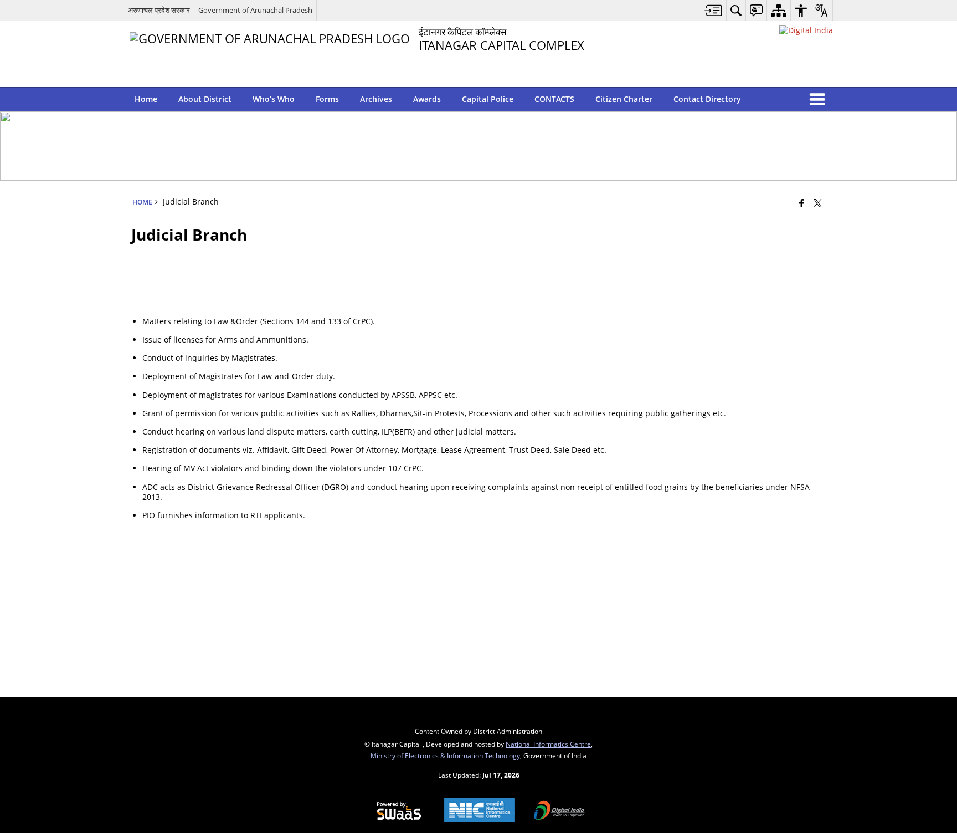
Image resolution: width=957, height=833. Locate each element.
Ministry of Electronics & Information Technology (445, 755)
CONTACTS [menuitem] (554, 99)
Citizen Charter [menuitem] (623, 99)
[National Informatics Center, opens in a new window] (479, 811)
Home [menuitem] (146, 99)
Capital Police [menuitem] (487, 99)
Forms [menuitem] (327, 99)
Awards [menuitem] (427, 99)
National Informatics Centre (548, 743)
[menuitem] (714, 10)
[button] (819, 99)
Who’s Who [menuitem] (274, 99)
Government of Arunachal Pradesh (255, 10)
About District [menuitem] (204, 99)
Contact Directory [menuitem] (707, 99)
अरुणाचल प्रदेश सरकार (159, 10)
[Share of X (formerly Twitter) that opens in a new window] (818, 202)
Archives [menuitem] (376, 99)
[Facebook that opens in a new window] (802, 202)
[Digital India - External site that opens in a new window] (806, 30)
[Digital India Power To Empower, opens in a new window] (559, 811)
